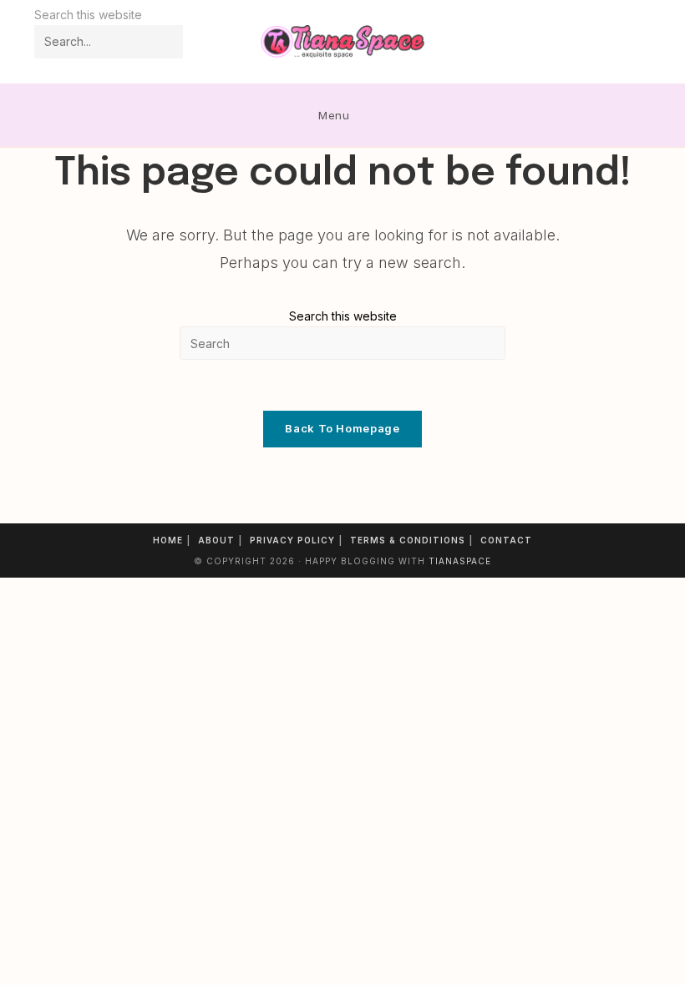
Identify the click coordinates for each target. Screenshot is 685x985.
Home (168, 540)
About (216, 540)
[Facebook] (594, 42)
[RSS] (639, 42)
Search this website (343, 316)
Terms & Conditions (407, 540)
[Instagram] (617, 42)
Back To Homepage (342, 428)
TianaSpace (460, 561)
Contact (506, 540)
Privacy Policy (292, 540)
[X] (572, 42)
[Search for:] (371, 115)
